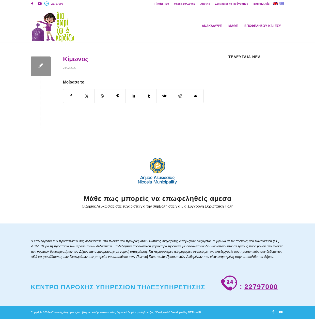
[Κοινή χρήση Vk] (164, 96)
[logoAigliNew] (52, 25)
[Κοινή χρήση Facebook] (71, 96)
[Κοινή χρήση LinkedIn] (133, 96)
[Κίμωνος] (41, 66)
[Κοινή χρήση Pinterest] (118, 96)
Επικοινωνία (261, 3)
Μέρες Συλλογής (184, 3)
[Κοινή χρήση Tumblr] (149, 96)
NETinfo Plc (195, 312)
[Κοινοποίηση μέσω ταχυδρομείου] (195, 96)
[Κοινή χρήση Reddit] (180, 96)
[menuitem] (162, 3)
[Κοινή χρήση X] (86, 96)
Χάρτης (205, 3)
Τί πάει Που (161, 3)
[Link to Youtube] (39, 3)
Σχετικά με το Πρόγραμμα (231, 3)
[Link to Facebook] (32, 3)
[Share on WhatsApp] (102, 96)
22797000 (261, 287)
